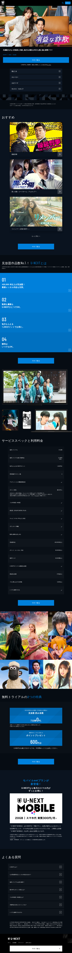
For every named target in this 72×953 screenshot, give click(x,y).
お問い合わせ (28, 942)
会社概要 (14, 942)
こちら (49, 64)
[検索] (62, 3)
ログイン (68, 3)
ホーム (9, 942)
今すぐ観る (36, 60)
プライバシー (21, 942)
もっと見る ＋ (36, 236)
